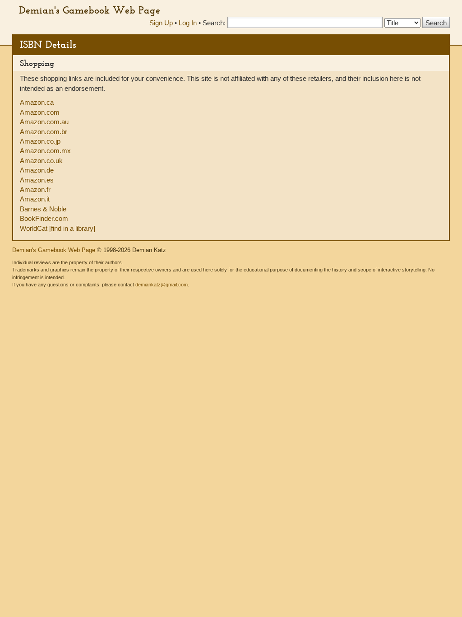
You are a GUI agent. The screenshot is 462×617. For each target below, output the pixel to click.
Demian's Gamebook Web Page (89, 10)
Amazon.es (37, 180)
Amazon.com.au (44, 122)
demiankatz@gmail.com (161, 284)
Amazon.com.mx (45, 150)
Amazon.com (40, 112)
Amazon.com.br (43, 132)
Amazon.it (35, 199)
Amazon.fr (35, 189)
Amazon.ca (37, 102)
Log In (188, 23)
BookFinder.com (44, 218)
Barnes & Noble (43, 209)
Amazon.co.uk (41, 160)
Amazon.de (37, 170)
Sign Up (161, 23)
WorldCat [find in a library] (57, 228)
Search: (214, 23)
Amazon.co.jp (40, 141)
